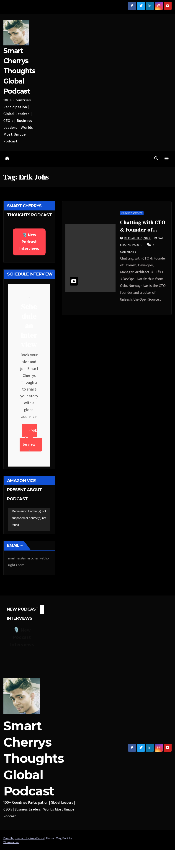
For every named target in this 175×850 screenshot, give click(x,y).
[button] (156, 158)
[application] (29, 520)
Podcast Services (131, 213)
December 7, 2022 (137, 238)
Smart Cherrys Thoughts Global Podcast (19, 71)
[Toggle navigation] (167, 158)
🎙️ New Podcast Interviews (29, 242)
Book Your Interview (28, 437)
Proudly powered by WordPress (23, 838)
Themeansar (11, 842)
